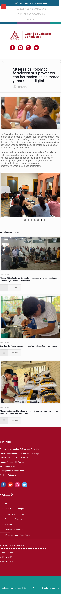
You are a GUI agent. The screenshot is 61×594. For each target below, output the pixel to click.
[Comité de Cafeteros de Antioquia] (30, 31)
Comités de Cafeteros (14, 519)
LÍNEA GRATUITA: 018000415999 (33, 3)
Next (55, 195)
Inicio (7, 503)
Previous (5, 195)
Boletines (8, 524)
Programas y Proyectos (14, 514)
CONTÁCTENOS (32, 19)
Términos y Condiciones (15, 530)
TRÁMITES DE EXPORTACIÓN (31, 14)
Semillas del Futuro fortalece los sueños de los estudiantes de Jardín (29, 346)
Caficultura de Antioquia (14, 509)
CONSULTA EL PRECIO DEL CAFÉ (31, 9)
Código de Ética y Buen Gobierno (18, 535)
